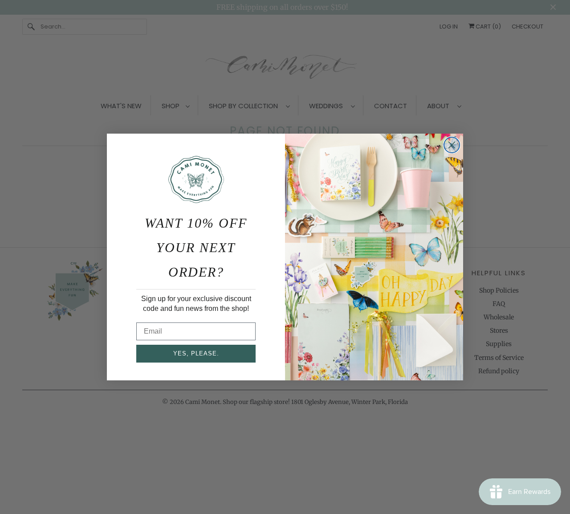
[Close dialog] (452, 145)
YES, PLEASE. (196, 353)
